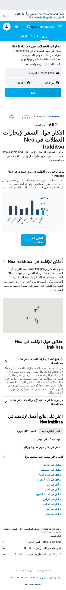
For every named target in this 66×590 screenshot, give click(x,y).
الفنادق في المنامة (52, 504)
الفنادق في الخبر (53, 489)
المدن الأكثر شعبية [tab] (51, 431)
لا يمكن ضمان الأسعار (46, 531)
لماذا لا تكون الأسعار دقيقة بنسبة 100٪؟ (38, 554)
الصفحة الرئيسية (44, 570)
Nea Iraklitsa (21, 577)
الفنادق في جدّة (54, 514)
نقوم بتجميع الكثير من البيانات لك (42, 548)
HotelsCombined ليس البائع (44, 541)
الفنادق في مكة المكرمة (49, 479)
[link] (33, 240)
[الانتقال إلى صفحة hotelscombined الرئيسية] (40, 26)
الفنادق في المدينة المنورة (49, 494)
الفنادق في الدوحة (52, 464)
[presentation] (4, 261)
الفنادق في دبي (54, 484)
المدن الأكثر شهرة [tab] (26, 431)
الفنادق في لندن (54, 509)
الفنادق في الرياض (52, 499)
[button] (4, 16)
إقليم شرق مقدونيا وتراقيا (48, 577)
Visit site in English (40, 17)
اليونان (30, 570)
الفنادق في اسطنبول (51, 469)
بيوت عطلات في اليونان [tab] (49, 439)
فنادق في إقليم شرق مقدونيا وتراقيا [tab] (42, 447)
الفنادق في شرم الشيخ (50, 474)
